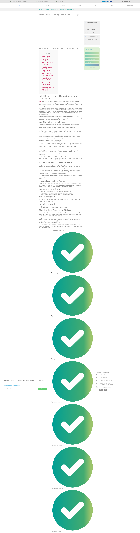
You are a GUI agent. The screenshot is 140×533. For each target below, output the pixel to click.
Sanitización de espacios (91, 39)
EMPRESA (63, 5)
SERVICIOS (80, 5)
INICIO (47, 5)
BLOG (96, 5)
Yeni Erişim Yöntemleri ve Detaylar (47, 58)
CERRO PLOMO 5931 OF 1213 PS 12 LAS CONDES (20, 1)
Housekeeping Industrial (91, 22)
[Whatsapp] (122, 1)
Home (40, 9)
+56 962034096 (103, 377)
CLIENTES (112, 5)
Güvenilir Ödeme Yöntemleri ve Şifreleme (48, 89)
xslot (40, 101)
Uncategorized (46, 9)
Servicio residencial (90, 29)
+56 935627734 (60, 1)
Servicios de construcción (92, 36)
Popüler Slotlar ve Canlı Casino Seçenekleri (48, 69)
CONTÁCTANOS (130, 5)
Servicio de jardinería (91, 32)
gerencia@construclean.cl (105, 387)
